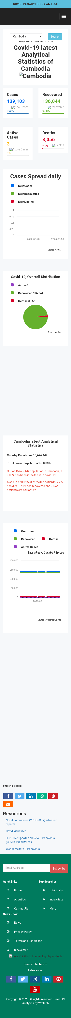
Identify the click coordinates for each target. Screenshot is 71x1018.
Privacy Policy (23, 931)
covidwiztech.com (35, 964)
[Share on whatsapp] (42, 796)
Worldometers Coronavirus (23, 849)
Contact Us (21, 908)
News (17, 922)
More (53, 908)
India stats (56, 899)
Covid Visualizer (16, 831)
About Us (20, 899)
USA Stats (56, 890)
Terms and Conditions (28, 940)
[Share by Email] (8, 804)
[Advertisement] (35, 391)
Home (18, 890)
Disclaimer (21, 950)
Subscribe (59, 868)
